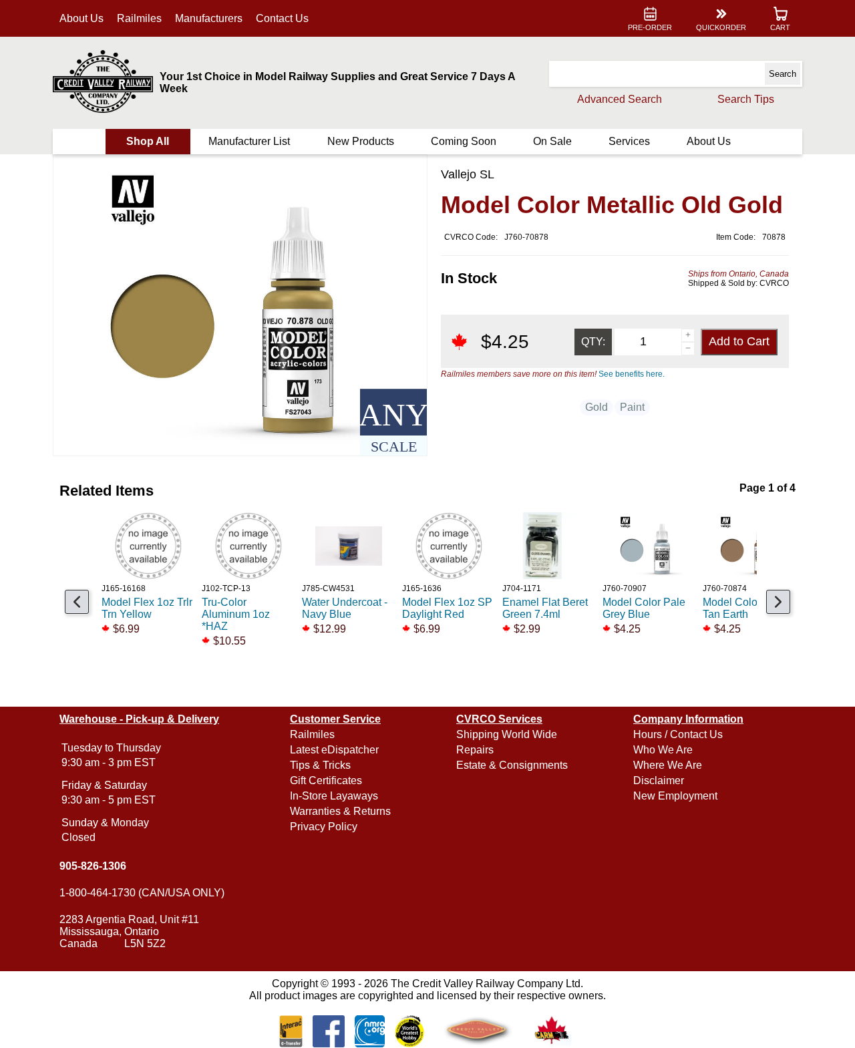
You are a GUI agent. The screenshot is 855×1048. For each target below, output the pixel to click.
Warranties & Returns (340, 811)
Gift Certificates (326, 780)
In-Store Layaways (334, 796)
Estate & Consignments (512, 765)
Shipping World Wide (506, 734)
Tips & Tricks (320, 765)
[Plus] (688, 335)
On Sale (552, 141)
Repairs (475, 749)
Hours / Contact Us (678, 734)
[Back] (77, 602)
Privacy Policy (323, 826)
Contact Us (282, 18)
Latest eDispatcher (334, 749)
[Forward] (778, 602)
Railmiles (139, 18)
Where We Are (667, 765)
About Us (81, 18)
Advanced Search (619, 99)
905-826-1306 (92, 866)
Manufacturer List (249, 141)
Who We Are (663, 749)
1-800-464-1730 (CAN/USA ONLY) (141, 892)
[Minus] (688, 348)
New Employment (675, 796)
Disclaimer (658, 780)
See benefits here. (631, 374)
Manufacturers (208, 18)
